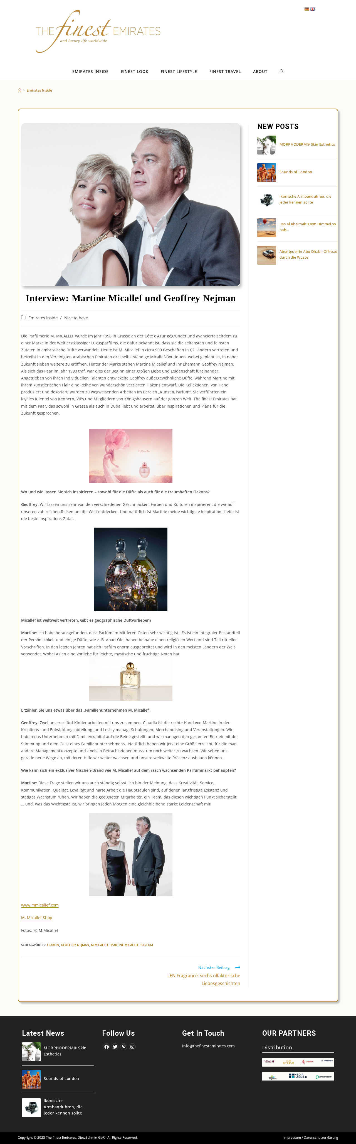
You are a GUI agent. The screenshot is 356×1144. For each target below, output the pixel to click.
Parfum (146, 945)
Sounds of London (296, 171)
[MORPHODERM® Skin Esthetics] (266, 145)
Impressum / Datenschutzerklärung (310, 1137)
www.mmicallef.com (40, 905)
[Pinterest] (123, 1046)
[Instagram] (132, 1046)
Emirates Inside (43, 317)
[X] (115, 1046)
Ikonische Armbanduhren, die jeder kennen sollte (63, 1107)
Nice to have (76, 317)
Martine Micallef (124, 945)
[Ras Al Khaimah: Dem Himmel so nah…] (266, 227)
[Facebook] (106, 1046)
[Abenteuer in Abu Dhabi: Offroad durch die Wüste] (266, 255)
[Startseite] (19, 90)
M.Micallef (100, 945)
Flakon (53, 945)
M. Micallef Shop (36, 917)
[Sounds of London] (266, 172)
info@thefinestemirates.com (208, 1046)
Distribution (277, 1047)
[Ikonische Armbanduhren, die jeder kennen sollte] (266, 200)
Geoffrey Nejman (75, 945)
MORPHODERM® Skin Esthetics (307, 144)
